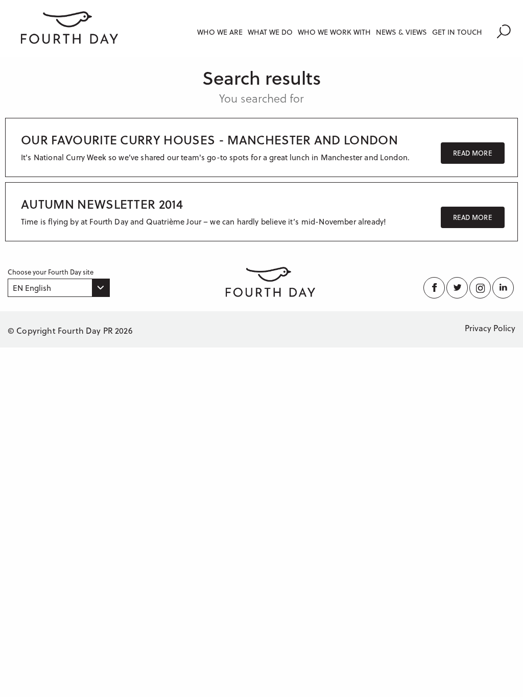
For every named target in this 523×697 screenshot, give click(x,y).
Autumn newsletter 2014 (102, 204)
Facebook (434, 287)
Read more (472, 153)
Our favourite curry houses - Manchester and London (209, 139)
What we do (270, 32)
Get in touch (457, 32)
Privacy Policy (490, 328)
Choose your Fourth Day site (50, 272)
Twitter (457, 287)
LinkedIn (503, 287)
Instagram (480, 287)
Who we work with (334, 32)
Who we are (220, 32)
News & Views (401, 32)
